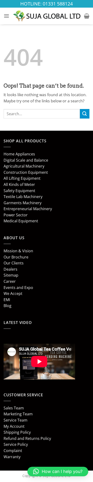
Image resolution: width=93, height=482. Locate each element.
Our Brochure (16, 257)
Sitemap (11, 275)
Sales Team (14, 408)
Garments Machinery (22, 202)
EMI (7, 299)
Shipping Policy (17, 432)
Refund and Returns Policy (27, 438)
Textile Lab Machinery (23, 196)
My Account (14, 426)
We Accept (13, 293)
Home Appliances (19, 154)
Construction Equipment (26, 172)
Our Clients (14, 263)
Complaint (13, 450)
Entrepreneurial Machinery (28, 208)
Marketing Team (18, 414)
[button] (6, 16)
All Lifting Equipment (22, 178)
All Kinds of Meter (19, 184)
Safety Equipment (19, 190)
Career (10, 281)
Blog (7, 305)
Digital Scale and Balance (26, 160)
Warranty (12, 456)
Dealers (10, 269)
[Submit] (84, 113)
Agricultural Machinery (24, 166)
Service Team (15, 420)
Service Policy (16, 444)
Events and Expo (18, 287)
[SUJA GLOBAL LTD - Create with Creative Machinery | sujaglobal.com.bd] (46, 16)
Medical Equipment (21, 221)
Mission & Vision (18, 250)
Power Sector (16, 215)
